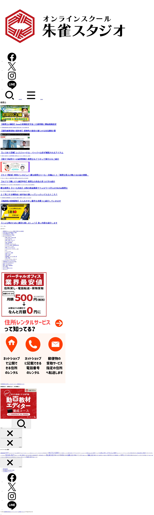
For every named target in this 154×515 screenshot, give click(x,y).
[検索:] (6, 427)
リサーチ (149, 452)
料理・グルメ (8, 254)
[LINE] (12, 89)
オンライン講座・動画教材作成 (12, 245)
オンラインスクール (7, 236)
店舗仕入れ (84, 455)
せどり (53, 453)
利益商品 (63, 455)
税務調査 (117, 455)
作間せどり (17, 455)
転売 (29, 457)
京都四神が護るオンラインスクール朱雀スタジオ (14, 511)
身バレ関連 (5, 266)
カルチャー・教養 (9, 252)
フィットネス (8, 251)
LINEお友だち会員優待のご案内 (10, 232)
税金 (146, 455)
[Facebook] (12, 61)
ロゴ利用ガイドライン (8, 471)
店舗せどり (78, 455)
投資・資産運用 (8, 242)
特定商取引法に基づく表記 (8, 470)
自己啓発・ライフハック (10, 243)
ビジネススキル (8, 238)
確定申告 (111, 455)
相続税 (105, 455)
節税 (150, 455)
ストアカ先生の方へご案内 (8, 235)
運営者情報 (5, 468)
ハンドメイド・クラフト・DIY (12, 248)
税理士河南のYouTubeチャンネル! (135, 455)
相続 (96, 455)
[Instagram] (12, 79)
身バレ (23, 457)
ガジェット (5, 269)
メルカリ (141, 453)
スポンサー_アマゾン (107, 453)
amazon (4, 453)
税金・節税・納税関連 (8, 265)
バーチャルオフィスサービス (9, 260)
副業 (70, 455)
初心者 (50, 455)
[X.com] (12, 70)
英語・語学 (7, 255)
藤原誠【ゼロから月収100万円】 (11, 457)
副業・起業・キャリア (10, 240)
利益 (56, 455)
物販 (90, 455)
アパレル (77, 452)
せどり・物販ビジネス (8, 267)
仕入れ (9, 455)
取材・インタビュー (7, 264)
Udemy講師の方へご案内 (8, 233)
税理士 (124, 455)
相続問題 (101, 455)
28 (4, 226)
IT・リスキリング (9, 241)
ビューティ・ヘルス (9, 246)
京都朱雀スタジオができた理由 (9, 261)
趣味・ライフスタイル (10, 247)
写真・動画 (7, 257)
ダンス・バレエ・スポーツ (11, 259)
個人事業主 (24, 455)
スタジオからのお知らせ (8, 262)
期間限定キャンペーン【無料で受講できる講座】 (13, 231)
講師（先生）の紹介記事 (10, 237)
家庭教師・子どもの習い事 (11, 256)
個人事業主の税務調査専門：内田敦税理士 (37, 455)
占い (6, 250)
